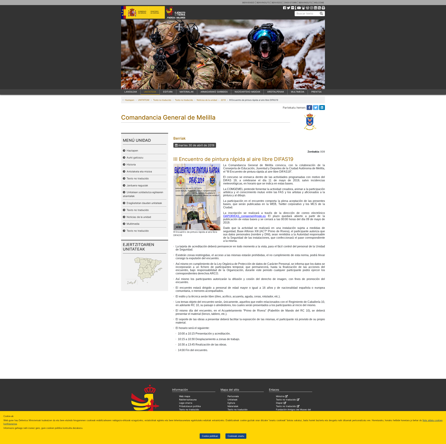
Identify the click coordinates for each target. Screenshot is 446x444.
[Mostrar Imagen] (196, 196)
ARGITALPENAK (275, 91)
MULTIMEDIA (297, 91)
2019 (223, 100)
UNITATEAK (150, 91)
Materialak (233, 406)
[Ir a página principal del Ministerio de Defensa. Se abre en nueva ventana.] (143, 12)
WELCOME (319, 2)
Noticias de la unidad (207, 100)
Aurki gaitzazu (134, 157)
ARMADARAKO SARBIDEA (214, 91)
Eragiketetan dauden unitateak (143, 203)
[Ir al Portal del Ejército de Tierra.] (180, 12)
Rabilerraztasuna (188, 399)
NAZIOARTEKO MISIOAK (247, 91)
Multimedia (132, 223)
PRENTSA (316, 91)
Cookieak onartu (236, 436)
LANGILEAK (130, 91)
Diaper (279, 403)
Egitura (231, 403)
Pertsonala (233, 396)
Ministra (280, 396)
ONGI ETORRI (290, 2)
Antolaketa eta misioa (138, 171)
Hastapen (129, 100)
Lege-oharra (185, 403)
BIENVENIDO (248, 2)
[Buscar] (321, 13)
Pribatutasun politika (190, 406)
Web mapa (184, 396)
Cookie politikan (210, 436)
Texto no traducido (162, 100)
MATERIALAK (187, 91)
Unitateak (232, 399)
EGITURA (168, 91)
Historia (130, 164)
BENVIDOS (277, 2)
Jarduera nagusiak (136, 185)
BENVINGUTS (263, 2)
